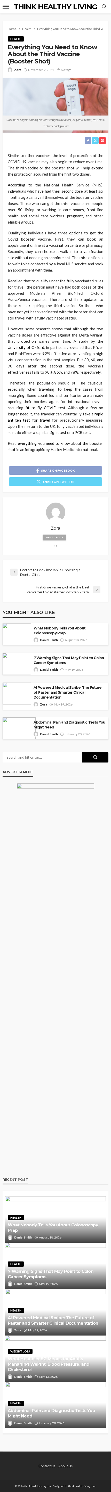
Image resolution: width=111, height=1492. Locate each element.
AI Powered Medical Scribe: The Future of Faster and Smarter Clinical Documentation (67, 692)
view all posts (54, 537)
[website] (55, 546)
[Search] (104, 6)
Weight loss (20, 1351)
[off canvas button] (6, 6)
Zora (17, 70)
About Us (65, 1466)
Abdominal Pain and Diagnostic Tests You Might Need (69, 724)
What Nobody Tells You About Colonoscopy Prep (59, 630)
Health (15, 38)
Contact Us (46, 1466)
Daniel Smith (49, 640)
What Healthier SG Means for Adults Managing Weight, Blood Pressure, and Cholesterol (48, 1364)
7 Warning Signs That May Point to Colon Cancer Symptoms (69, 660)
